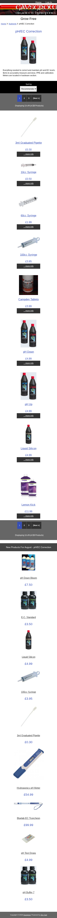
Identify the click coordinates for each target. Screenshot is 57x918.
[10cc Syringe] (28, 167)
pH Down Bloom (28, 578)
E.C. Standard (28, 617)
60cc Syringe (28, 215)
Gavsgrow (27, 915)
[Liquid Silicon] (28, 443)
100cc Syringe (28, 254)
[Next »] (36, 98)
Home (38, 2)
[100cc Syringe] (28, 250)
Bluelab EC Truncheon (28, 818)
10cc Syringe (28, 172)
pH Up (28, 404)
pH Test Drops (28, 853)
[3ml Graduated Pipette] (28, 138)
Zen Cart (44, 915)
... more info (29, 154)
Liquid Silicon (28, 448)
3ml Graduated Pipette (28, 142)
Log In (49, 2)
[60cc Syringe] (28, 210)
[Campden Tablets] (28, 294)
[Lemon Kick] (28, 499)
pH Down (28, 351)
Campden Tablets (28, 299)
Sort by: (29, 84)
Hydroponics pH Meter (28, 788)
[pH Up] (28, 399)
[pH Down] (28, 347)
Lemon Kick (28, 504)
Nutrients (12, 24)
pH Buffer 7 (28, 892)
